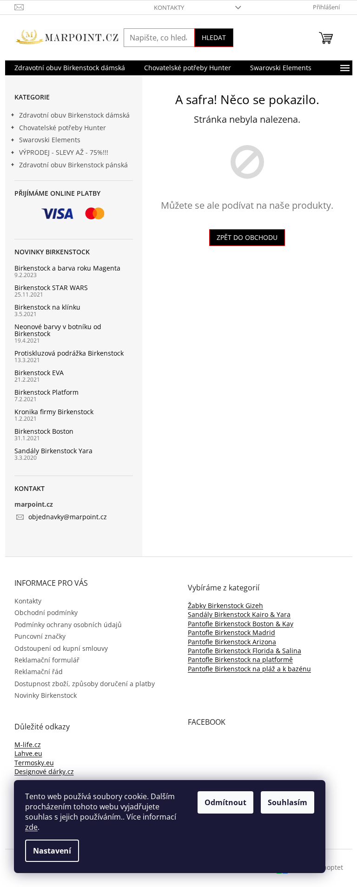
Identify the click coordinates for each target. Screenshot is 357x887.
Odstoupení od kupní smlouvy (61, 648)
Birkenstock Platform (46, 392)
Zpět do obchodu (247, 237)
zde (31, 827)
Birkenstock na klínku (47, 307)
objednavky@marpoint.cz (67, 516)
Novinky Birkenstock (45, 695)
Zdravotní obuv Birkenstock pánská (73, 164)
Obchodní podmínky (46, 612)
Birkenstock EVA (39, 372)
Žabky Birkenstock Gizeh (225, 605)
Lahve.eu (28, 753)
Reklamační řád (38, 671)
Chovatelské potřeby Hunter (62, 127)
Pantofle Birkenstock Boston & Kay (240, 623)
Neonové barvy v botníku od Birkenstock (57, 330)
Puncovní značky (40, 636)
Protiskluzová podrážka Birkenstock (69, 353)
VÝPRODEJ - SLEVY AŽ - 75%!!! (63, 152)
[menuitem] (69, 67)
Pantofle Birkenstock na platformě (240, 659)
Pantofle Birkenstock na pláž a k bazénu (249, 668)
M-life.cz (27, 744)
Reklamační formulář (46, 659)
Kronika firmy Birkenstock (53, 411)
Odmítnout (225, 802)
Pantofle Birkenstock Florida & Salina (244, 650)
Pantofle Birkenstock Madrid (231, 632)
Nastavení (52, 851)
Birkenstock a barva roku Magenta (67, 268)
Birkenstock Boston (43, 431)
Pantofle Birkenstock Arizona (232, 641)
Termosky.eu (34, 762)
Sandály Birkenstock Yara (53, 450)
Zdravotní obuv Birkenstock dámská (74, 115)
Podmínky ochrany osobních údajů (68, 624)
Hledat (214, 37)
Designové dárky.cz (44, 771)
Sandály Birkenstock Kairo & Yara (239, 614)
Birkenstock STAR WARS (51, 287)
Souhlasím (287, 802)
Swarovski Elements (49, 139)
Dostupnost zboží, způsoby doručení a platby (84, 683)
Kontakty (169, 7)
